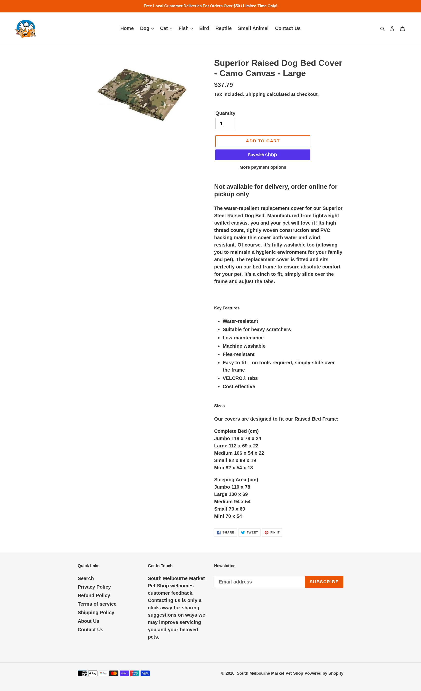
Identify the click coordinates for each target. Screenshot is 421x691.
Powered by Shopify (324, 673)
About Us (88, 621)
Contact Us (90, 629)
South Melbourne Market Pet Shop (270, 673)
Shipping (255, 94)
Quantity (225, 113)
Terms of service (97, 604)
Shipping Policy (96, 612)
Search (86, 578)
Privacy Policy (94, 587)
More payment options (262, 167)
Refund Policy (94, 595)
